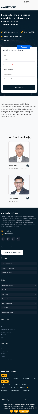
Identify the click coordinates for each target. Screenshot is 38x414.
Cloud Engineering (6, 290)
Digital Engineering (6, 298)
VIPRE (2, 337)
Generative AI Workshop (7, 332)
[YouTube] (13, 239)
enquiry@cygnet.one (9, 231)
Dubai (16, 384)
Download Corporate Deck (12, 252)
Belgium (24, 384)
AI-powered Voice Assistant (8, 329)
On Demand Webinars (6, 359)
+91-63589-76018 (8, 233)
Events (3, 356)
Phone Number (7, 74)
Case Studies (4, 351)
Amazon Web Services (7, 285)
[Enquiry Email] (18, 239)
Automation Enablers (7, 272)
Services (5, 280)
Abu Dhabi (12, 387)
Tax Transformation (7, 263)
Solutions (5, 320)
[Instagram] (8, 239)
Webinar (24, 47)
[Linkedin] (3, 239)
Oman (3, 387)
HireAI (2, 324)
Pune (34, 378)
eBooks (3, 353)
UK (9, 384)
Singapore (26, 390)
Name (4, 55)
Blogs (2, 348)
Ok (11, 411)
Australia (23, 387)
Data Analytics (5, 294)
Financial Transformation (8, 268)
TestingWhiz (4, 334)
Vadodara (25, 378)
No (16, 411)
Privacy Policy (24, 411)
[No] (36, 408)
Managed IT (5, 307)
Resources (6, 344)
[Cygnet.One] (8, 7)
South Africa (15, 390)
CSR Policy (5, 400)
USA (2, 384)
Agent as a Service (5, 326)
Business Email (7, 65)
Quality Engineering (7, 303)
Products (5, 258)
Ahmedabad (5, 378)
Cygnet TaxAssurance (7, 312)
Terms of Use (23, 400)
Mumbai (15, 378)
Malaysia (4, 390)
